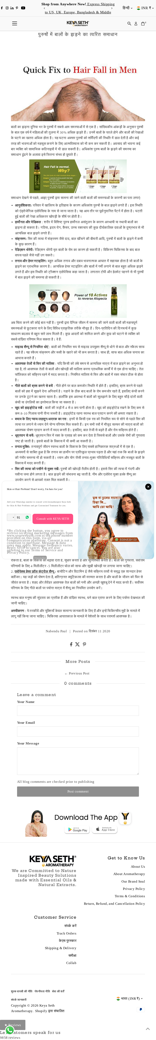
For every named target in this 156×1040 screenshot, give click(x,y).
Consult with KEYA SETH (53, 518)
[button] (11, 517)
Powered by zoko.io (40, 557)
